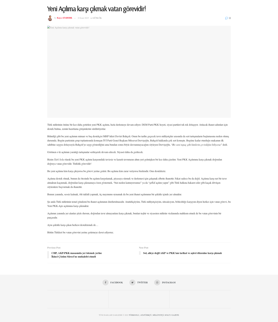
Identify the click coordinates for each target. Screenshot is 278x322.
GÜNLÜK (97, 17)
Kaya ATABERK (64, 17)
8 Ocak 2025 (83, 17)
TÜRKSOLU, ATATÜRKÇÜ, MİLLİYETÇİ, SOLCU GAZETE (154, 315)
